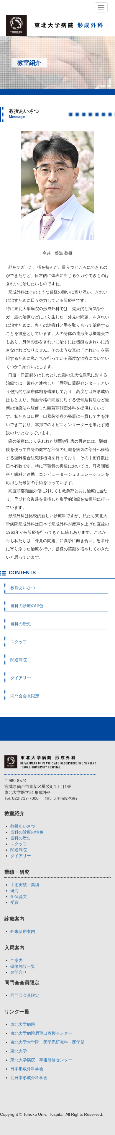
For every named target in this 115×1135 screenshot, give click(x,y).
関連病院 (18, 659)
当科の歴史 (20, 623)
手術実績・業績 (24, 884)
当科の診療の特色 (26, 605)
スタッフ (18, 641)
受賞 (14, 902)
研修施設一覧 (22, 966)
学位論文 (18, 896)
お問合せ (18, 972)
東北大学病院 (22, 1024)
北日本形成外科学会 (28, 1077)
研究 (14, 890)
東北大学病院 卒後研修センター (41, 1059)
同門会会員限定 (24, 696)
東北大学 (18, 1051)
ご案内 (16, 960)
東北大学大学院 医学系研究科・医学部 (47, 1042)
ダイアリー (20, 677)
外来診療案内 (22, 931)
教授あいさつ (22, 587)
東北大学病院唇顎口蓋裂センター (41, 1033)
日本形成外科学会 (26, 1068)
